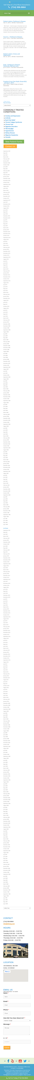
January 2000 (6, 508)
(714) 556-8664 (18, 7)
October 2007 (6, 365)
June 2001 (5, 477)
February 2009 (6, 341)
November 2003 (6, 420)
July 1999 (5, 518)
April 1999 (5, 524)
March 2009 (5, 339)
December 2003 (6, 418)
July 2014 (5, 241)
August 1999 (6, 516)
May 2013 (5, 265)
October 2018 (6, 182)
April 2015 (5, 225)
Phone (6, 1010)
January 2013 (6, 272)
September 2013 (6, 257)
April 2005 (5, 386)
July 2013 (5, 261)
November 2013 (6, 253)
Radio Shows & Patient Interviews (13, 84)
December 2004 (6, 394)
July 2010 (5, 310)
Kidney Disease (10, 133)
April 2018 (5, 188)
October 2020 (6, 164)
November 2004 (6, 396)
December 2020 (6, 162)
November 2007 (6, 363)
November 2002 (6, 443)
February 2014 (6, 247)
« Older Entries (6, 101)
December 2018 (6, 178)
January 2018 (6, 194)
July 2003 (5, 428)
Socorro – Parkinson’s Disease (12, 37)
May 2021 (5, 153)
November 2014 (6, 233)
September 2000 (6, 495)
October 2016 (6, 206)
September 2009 (6, 329)
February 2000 (6, 506)
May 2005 (5, 385)
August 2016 (6, 208)
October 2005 (6, 375)
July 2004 (5, 404)
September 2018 (6, 184)
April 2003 (5, 434)
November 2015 (6, 218)
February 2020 (6, 170)
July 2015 (5, 219)
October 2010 (6, 306)
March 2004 (5, 412)
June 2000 (5, 499)
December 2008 (6, 345)
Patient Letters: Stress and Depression (11, 54)
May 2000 (5, 500)
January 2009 (6, 343)
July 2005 (5, 381)
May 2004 (5, 408)
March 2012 (5, 292)
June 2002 (5, 453)
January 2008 (6, 359)
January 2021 (6, 161)
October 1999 (6, 512)
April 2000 (5, 502)
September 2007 (6, 367)
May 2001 (5, 479)
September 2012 (6, 280)
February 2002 (6, 461)
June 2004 (5, 406)
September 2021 (6, 151)
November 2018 (6, 180)
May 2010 (5, 314)
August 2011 (6, 300)
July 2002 (5, 451)
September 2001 (6, 471)
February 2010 (6, 320)
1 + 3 (5, 1038)
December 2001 (6, 465)
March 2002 (5, 459)
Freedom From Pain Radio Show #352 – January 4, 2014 (15, 82)
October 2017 (6, 198)
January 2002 (6, 463)
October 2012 (6, 278)
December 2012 (6, 274)
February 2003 (6, 438)
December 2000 (6, 489)
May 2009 (5, 337)
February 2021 (6, 158)
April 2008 (5, 357)
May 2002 (5, 455)
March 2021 (5, 157)
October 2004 (6, 398)
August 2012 (6, 282)
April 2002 (5, 457)
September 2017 (6, 200)
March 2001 (5, 483)
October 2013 (6, 255)
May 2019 (5, 172)
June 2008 (5, 355)
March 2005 (5, 388)
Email (5, 1001)
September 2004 (6, 400)
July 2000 (5, 496)
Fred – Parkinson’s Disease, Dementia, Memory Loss (11, 65)
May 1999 (5, 522)
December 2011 (6, 298)
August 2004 (6, 402)
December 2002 (6, 442)
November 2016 (6, 204)
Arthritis (7, 118)
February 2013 (6, 271)
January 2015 (6, 229)
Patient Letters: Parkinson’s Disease (14, 21)
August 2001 (6, 473)
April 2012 (5, 290)
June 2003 (5, 430)
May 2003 (5, 432)
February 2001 (6, 485)
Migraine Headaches (11, 135)
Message (7, 1024)
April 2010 (5, 316)
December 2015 (6, 215)
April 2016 (5, 214)
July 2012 (5, 284)
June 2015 (5, 221)
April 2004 (5, 410)
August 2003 (6, 426)
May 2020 (5, 168)
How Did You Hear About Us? (14, 1018)
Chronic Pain (9, 124)
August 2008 (6, 351)
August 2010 (6, 308)
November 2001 (6, 467)
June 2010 (5, 312)
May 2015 (5, 223)
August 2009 (6, 331)
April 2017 (5, 202)
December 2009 (6, 324)
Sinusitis (7, 137)
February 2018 (6, 192)
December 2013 (6, 251)
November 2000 (6, 491)
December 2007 (6, 361)
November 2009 (6, 326)
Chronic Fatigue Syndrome (13, 122)
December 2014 (6, 231)
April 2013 (5, 267)
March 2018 (5, 190)
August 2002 (6, 449)
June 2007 (5, 373)
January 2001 (6, 487)
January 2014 (6, 249)
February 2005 (6, 390)
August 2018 (6, 186)
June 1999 (5, 520)
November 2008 (6, 347)
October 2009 (6, 328)
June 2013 (5, 263)
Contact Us (10, 146)
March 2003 (5, 436)
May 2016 (5, 212)
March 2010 (5, 318)
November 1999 (6, 510)
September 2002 (6, 447)
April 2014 (5, 243)
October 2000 (6, 493)
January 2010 (6, 322)
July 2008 (5, 353)
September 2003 (6, 424)
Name (5, 993)
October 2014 (6, 235)
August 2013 (6, 259)
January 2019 (6, 176)
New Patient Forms (13, 141)
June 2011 (5, 302)
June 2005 (5, 383)
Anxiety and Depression (12, 116)
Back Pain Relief (10, 120)
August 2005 (6, 379)
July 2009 (5, 333)
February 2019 (6, 174)
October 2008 (6, 349)
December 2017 (6, 196)
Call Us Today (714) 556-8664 (18, 1078)
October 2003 (6, 422)
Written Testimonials (17, 22)
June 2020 (5, 166)
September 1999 (6, 514)
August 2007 (6, 369)
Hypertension (9, 131)
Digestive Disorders (11, 126)
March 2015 (5, 227)
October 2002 (6, 445)
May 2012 (5, 288)
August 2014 (6, 239)
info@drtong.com (9, 924)
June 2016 (5, 210)
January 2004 (6, 416)
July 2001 (5, 475)
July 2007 (5, 371)
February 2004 (6, 414)
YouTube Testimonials (17, 38)
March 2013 (5, 269)
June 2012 (5, 286)
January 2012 (6, 296)
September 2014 (6, 237)
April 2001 (5, 481)
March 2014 (5, 245)
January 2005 (6, 392)
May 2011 (5, 304)
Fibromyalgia (9, 129)
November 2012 (6, 276)
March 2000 (5, 504)
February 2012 (6, 294)
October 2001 (6, 469)
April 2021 (5, 155)
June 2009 (5, 335)
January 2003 (6, 439)
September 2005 (6, 377)
